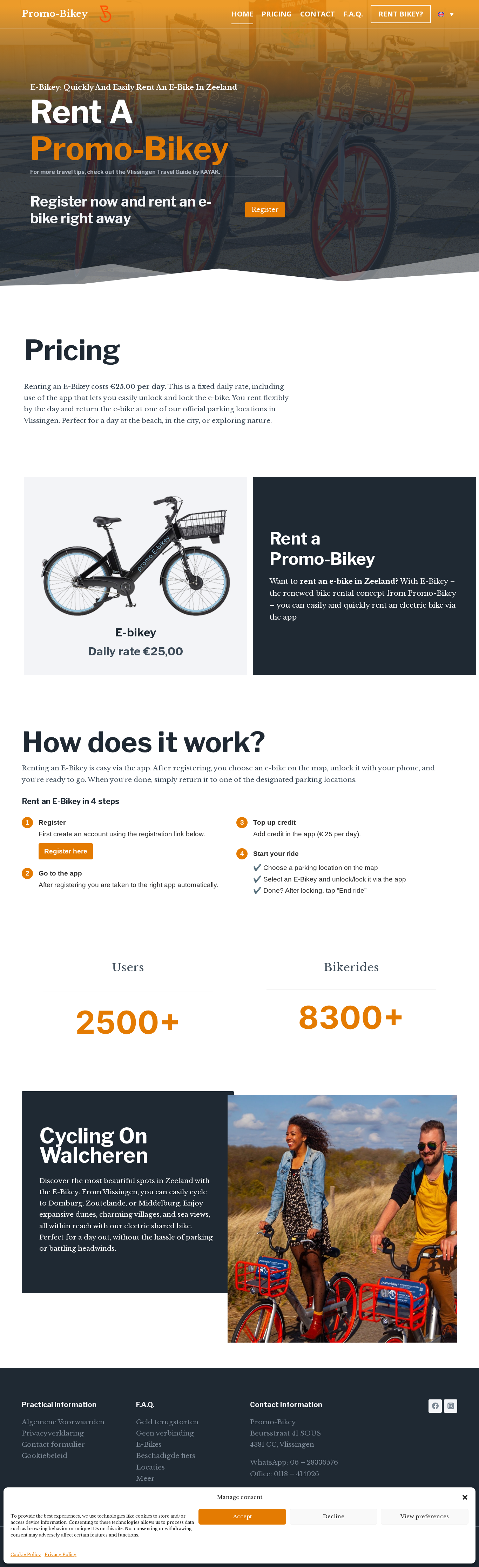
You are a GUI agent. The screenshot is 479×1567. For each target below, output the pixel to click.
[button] (464, 1497)
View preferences (424, 1516)
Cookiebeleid (44, 1456)
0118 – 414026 (296, 1474)
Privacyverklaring (53, 1433)
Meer (145, 1478)
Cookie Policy (26, 1554)
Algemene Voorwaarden (63, 1422)
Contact (317, 14)
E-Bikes (149, 1444)
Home (242, 14)
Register (265, 210)
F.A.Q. (353, 14)
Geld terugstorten (167, 1422)
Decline (333, 1516)
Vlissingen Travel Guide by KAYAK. (173, 172)
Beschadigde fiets (165, 1456)
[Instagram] (450, 1406)
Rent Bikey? (400, 14)
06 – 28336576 (314, 1462)
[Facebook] (435, 1406)
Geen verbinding (165, 1433)
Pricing (277, 14)
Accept (242, 1516)
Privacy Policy (60, 1554)
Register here (65, 851)
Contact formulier (53, 1444)
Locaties (150, 1467)
